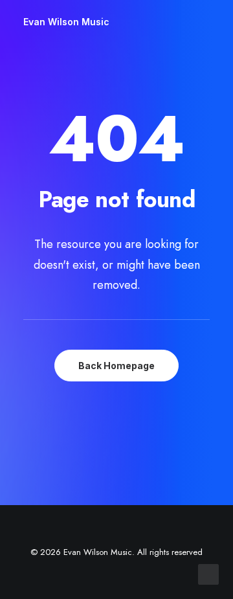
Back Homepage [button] (116, 365)
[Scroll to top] (208, 573)
